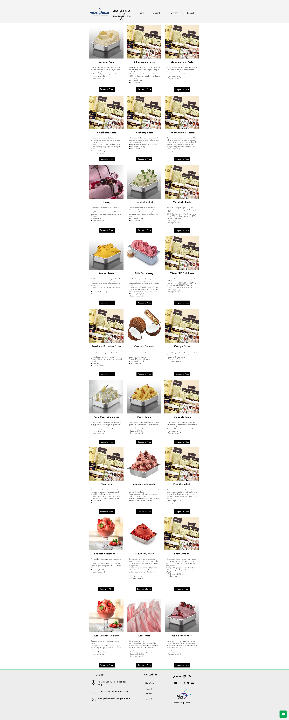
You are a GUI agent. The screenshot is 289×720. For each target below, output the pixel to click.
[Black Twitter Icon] (188, 683)
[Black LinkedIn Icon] (192, 683)
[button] (107, 89)
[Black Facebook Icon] (180, 683)
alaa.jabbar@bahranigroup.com (114, 698)
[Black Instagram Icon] (184, 683)
